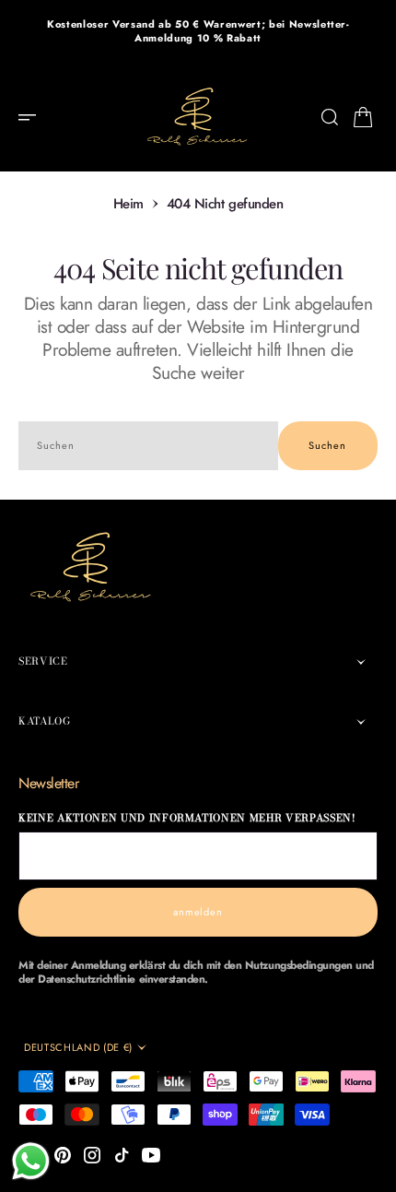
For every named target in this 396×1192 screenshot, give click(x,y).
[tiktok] (121, 1155)
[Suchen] (329, 117)
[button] (33, 117)
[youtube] (151, 1155)
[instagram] (92, 1155)
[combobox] (148, 445)
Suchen (327, 445)
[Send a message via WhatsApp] (30, 1161)
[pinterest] (62, 1155)
